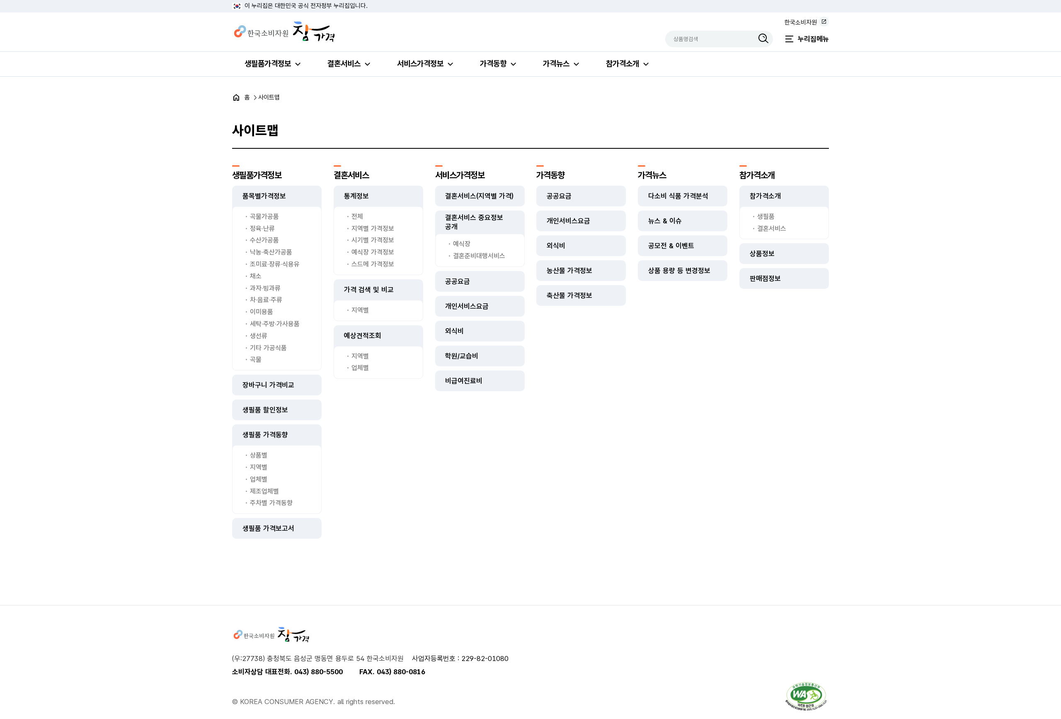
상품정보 (762, 253)
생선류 (258, 336)
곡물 (256, 359)
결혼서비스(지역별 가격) (479, 196)
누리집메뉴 (813, 39)
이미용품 (261, 312)
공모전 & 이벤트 (671, 246)
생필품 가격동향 (265, 435)
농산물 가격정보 (569, 270)
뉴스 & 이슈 (665, 221)
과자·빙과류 (265, 288)
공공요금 (457, 281)
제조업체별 (264, 491)
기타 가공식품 (268, 348)
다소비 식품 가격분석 (678, 196)
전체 (357, 216)
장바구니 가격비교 (268, 385)
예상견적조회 (362, 336)
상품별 (258, 455)
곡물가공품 (264, 216)
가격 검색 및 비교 (369, 290)
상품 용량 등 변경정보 (679, 270)
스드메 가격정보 (372, 264)
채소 (256, 276)
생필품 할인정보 (265, 410)
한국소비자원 (801, 22)
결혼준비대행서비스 (479, 256)
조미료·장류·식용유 (275, 264)
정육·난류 (262, 228)
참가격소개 (622, 63)
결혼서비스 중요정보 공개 (474, 222)
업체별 (258, 479)
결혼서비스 (344, 63)
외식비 (454, 331)
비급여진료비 (463, 381)
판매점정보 (765, 278)
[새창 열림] (806, 696)
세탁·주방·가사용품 (275, 324)
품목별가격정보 (264, 196)
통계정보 (356, 196)
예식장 (461, 244)
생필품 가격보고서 (268, 528)
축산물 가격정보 (569, 295)
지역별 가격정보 (372, 228)
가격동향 (493, 63)
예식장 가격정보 (372, 252)
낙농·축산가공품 (271, 252)
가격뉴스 (556, 63)
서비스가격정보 (420, 63)
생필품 (766, 216)
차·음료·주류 (266, 300)
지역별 (258, 467)
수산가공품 (264, 240)
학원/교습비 (461, 356)
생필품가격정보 (268, 63)
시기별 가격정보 (372, 240)
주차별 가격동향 (271, 503)
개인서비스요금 (467, 306)
